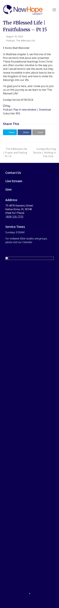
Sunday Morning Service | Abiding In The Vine (44, 152)
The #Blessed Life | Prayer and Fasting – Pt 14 (15, 152)
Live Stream (13, 181)
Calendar (27, 242)
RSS (18, 113)
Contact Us (13, 173)
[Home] (29, 492)
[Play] (6, 106)
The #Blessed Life (25, 40)
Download (45, 109)
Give (8, 189)
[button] (10, 132)
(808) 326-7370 (14, 216)
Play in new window (24, 109)
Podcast (10, 40)
